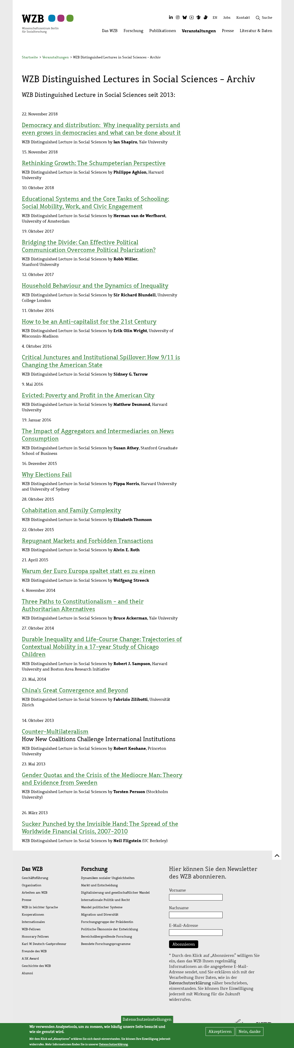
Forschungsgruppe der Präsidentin (107, 922)
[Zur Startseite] (40, 23)
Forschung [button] (135, 32)
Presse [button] (229, 32)
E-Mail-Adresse (183, 925)
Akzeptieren (220, 1031)
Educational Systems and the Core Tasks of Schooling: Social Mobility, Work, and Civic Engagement (95, 202)
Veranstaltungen (55, 57)
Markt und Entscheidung (99, 885)
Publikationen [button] (164, 32)
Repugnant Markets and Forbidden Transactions (87, 541)
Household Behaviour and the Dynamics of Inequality (95, 285)
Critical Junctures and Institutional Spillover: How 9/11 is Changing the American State (101, 361)
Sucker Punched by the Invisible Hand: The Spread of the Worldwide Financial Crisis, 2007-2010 (100, 827)
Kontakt (243, 17)
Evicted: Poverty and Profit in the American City (88, 395)
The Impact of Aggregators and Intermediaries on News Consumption (98, 434)
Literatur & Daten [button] (257, 32)
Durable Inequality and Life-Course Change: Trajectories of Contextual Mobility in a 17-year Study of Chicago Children (102, 646)
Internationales (33, 922)
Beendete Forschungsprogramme (105, 944)
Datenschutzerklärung (190, 983)
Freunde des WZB (34, 951)
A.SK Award (30, 958)
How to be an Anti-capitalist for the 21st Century (89, 321)
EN (215, 17)
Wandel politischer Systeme (101, 907)
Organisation (31, 885)
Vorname (177, 890)
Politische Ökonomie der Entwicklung (109, 929)
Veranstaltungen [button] (200, 32)
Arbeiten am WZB (34, 892)
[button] (273, 57)
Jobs (226, 17)
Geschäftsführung (35, 878)
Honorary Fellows (35, 936)
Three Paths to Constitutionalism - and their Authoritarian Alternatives (83, 605)
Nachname (179, 908)
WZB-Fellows (31, 929)
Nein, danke (249, 1031)
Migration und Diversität (99, 914)
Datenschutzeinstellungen (147, 1019)
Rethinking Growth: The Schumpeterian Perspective (94, 163)
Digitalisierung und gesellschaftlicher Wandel (115, 892)
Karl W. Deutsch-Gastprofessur (44, 944)
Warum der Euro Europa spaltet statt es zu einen (88, 571)
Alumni (27, 973)
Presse (26, 900)
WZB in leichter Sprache (40, 907)
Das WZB (32, 869)
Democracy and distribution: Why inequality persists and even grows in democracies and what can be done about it (101, 128)
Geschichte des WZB (36, 966)
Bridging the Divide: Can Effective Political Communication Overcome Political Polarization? (88, 246)
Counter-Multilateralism (55, 731)
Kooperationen (33, 914)
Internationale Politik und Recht (105, 900)
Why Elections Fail (47, 474)
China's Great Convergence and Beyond (75, 690)
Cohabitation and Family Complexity (71, 510)
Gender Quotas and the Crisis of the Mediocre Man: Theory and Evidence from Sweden (102, 778)
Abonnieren (183, 944)
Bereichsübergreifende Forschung (106, 936)
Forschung (94, 869)
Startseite (30, 57)
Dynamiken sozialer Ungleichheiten (108, 878)
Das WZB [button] (111, 32)
